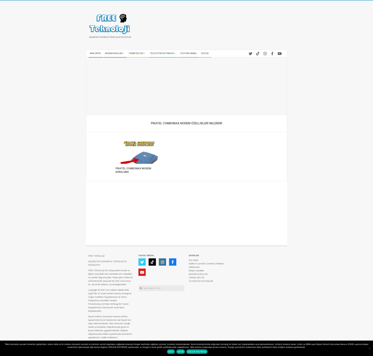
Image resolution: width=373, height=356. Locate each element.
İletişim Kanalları (196, 270)
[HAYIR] (369, 348)
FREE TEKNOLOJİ (96, 255)
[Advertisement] (235, 26)
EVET (170, 351)
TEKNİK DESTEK (196, 277)
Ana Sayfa (193, 260)
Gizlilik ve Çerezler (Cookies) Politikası (206, 263)
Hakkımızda (194, 267)
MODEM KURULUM (198, 274)
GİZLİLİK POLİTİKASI (197, 351)
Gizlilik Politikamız (109, 337)
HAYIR (180, 351)
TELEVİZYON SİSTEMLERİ (201, 281)
